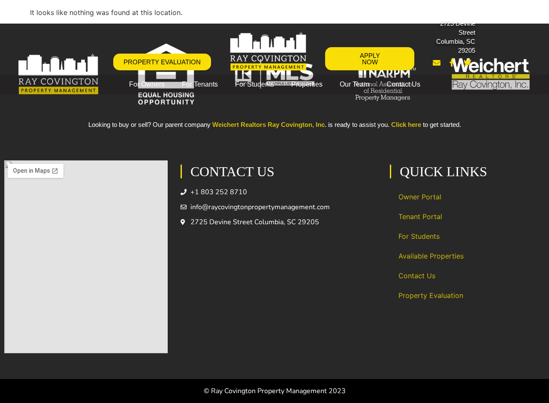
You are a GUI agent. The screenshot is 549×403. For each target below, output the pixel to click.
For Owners (147, 84)
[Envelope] (436, 62)
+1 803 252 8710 (451, 11)
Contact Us (403, 84)
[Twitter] (467, 62)
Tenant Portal (420, 216)
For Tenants (200, 84)
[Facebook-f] (452, 62)
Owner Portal (419, 196)
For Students (254, 84)
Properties (307, 84)
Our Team (354, 84)
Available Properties (431, 256)
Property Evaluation (430, 295)
